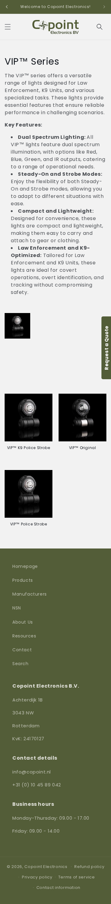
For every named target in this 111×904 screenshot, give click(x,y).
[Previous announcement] (7, 7)
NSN (16, 608)
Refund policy (89, 867)
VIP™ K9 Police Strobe (28, 447)
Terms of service (76, 877)
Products (22, 580)
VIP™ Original (82, 447)
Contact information (58, 887)
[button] (7, 27)
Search (20, 664)
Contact (22, 650)
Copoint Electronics (45, 866)
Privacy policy (37, 877)
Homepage (25, 566)
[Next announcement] (104, 7)
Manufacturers (29, 594)
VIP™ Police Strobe (28, 524)
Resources (24, 636)
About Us (22, 622)
